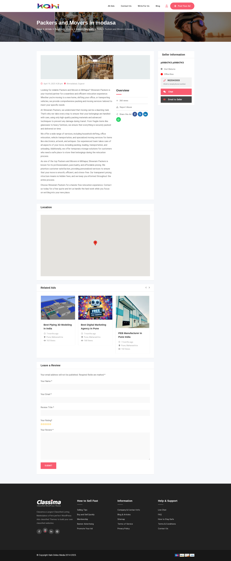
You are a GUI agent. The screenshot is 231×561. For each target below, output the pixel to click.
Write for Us (143, 6)
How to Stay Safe (166, 519)
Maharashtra (57, 324)
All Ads (111, 6)
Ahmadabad (72, 83)
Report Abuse (126, 107)
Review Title (47, 407)
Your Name (46, 381)
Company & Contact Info (129, 510)
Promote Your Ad (85, 528)
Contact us (126, 6)
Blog (158, 6)
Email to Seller (175, 99)
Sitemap (121, 519)
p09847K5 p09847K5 (172, 62)
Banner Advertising (85, 524)
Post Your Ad (184, 6)
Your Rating (46, 420)
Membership (82, 519)
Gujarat (81, 83)
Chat (170, 91)
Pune (49, 324)
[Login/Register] (166, 6)
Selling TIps (82, 510)
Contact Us (163, 528)
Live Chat (162, 510)
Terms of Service (125, 524)
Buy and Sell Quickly (85, 514)
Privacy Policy (124, 528)
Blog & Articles (124, 514)
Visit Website (169, 69)
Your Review (47, 430)
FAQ (160, 514)
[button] (95, 243)
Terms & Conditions (167, 524)
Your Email (46, 394)
